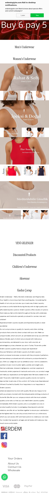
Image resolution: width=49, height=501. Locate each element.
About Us (13, 463)
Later (23, 15)
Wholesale (14, 470)
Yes (37, 15)
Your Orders (15, 458)
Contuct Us (14, 467)
